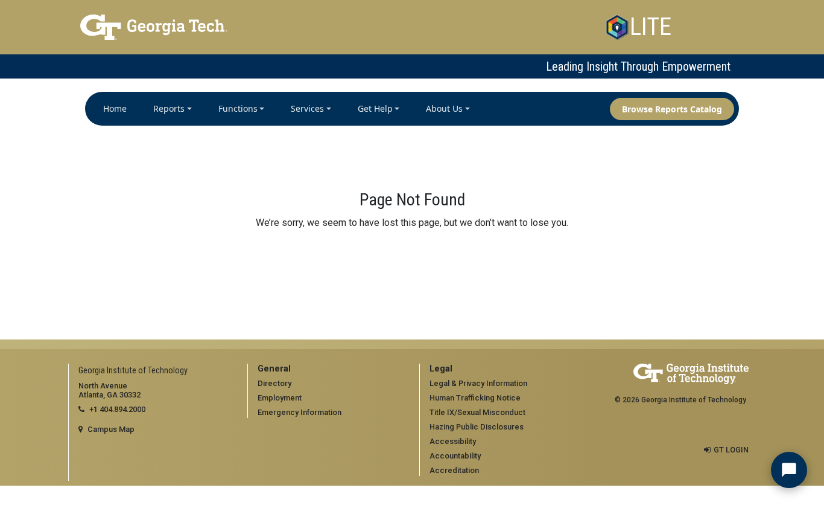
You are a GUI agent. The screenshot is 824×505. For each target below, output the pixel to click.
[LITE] (617, 27)
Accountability (455, 455)
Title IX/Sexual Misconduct (477, 412)
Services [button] (307, 108)
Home (115, 108)
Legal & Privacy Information (478, 383)
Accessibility (452, 441)
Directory (274, 383)
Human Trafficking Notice (475, 397)
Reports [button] (169, 108)
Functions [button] (238, 108)
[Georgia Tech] (186, 27)
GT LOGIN (731, 449)
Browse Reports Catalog (672, 109)
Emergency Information (299, 412)
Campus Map (111, 429)
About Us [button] (444, 108)
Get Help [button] (375, 108)
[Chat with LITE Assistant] (789, 470)
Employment (280, 397)
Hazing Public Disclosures (476, 426)
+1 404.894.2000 (117, 409)
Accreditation (454, 470)
